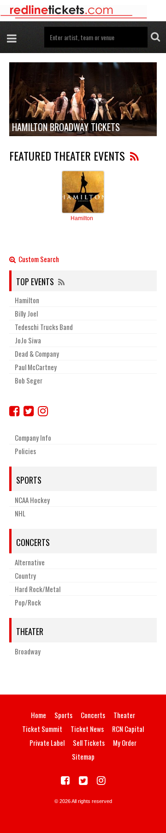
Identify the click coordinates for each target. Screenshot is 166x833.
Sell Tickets (89, 742)
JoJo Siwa (28, 340)
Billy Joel (26, 313)
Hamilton (82, 218)
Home (38, 715)
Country (25, 575)
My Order (124, 742)
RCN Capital (128, 729)
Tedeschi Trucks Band (44, 327)
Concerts (33, 542)
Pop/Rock (28, 602)
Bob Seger (28, 380)
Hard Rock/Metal (37, 589)
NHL (20, 513)
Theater (29, 631)
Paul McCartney (36, 367)
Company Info (33, 437)
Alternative (30, 562)
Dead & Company (37, 353)
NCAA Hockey (32, 500)
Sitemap (83, 756)
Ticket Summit (42, 729)
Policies (25, 451)
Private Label (47, 742)
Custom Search (37, 259)
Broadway (28, 651)
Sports (29, 480)
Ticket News (87, 729)
